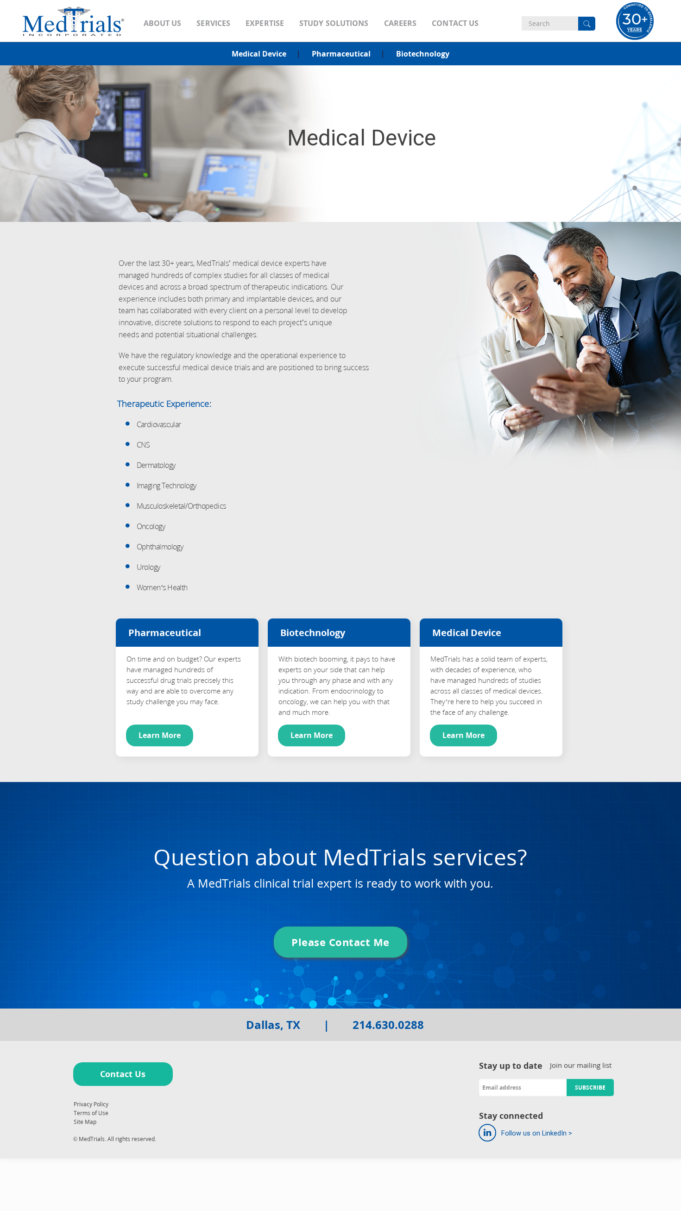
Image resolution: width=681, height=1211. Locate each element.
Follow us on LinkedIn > (535, 1133)
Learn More (160, 735)
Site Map (85, 1122)
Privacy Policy (91, 1104)
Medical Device (259, 54)
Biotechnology (422, 54)
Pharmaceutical (341, 54)
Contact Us (122, 1073)
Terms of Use (91, 1113)
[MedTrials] (73, 21)
